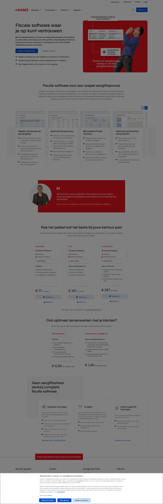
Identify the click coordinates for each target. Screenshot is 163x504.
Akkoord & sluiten (48, 500)
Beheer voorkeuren (81, 500)
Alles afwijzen (64, 500)
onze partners (79, 481)
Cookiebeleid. (61, 492)
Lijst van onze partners (46, 495)
